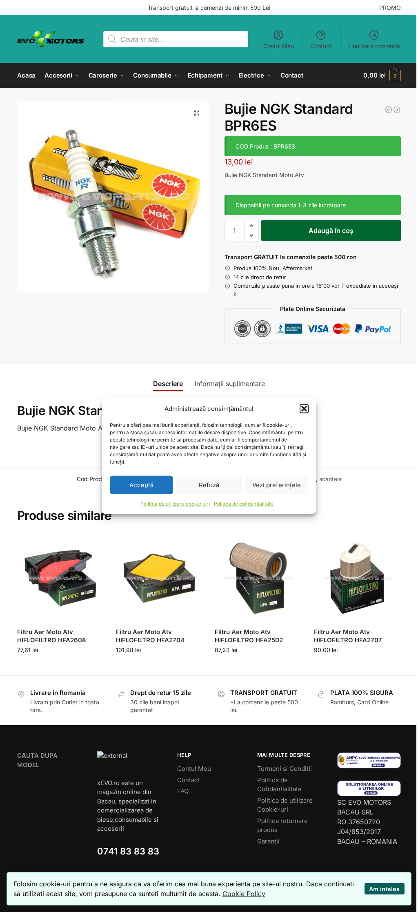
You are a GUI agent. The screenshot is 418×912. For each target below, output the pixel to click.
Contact (320, 45)
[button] (304, 409)
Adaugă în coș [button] (60, 666)
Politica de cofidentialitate (243, 504)
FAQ (183, 791)
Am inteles (384, 888)
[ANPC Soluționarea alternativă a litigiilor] (369, 760)
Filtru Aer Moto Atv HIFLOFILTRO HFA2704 (150, 636)
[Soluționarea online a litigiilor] (369, 788)
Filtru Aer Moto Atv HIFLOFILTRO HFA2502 (249, 636)
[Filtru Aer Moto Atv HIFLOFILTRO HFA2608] (60, 578)
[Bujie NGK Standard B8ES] (389, 110)
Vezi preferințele (276, 484)
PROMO (390, 7)
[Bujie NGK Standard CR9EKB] (397, 110)
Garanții (268, 841)
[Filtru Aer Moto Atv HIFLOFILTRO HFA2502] (258, 578)
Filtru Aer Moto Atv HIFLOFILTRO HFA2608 (51, 636)
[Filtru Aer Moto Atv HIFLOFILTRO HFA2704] (159, 578)
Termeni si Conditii (284, 768)
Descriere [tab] (168, 383)
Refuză (209, 484)
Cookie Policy (243, 894)
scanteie (330, 478)
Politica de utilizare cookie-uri (175, 504)
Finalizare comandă (374, 45)
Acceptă (141, 484)
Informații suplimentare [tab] (230, 383)
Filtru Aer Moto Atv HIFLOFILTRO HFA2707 (348, 636)
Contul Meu (278, 45)
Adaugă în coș (331, 230)
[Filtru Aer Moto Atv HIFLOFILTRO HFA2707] (357, 578)
